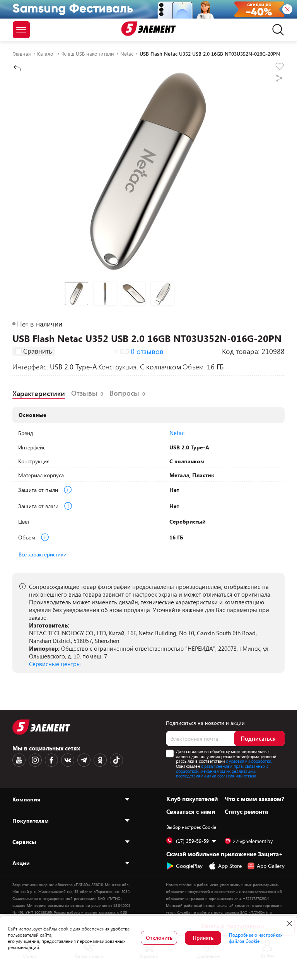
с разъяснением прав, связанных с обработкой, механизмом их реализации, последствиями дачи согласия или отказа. (222, 771)
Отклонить (159, 937)
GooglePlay (189, 865)
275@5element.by (253, 841)
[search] (276, 29)
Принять (203, 937)
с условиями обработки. (249, 761)
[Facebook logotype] (51, 760)
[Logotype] (148, 28)
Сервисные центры (55, 664)
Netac (176, 433)
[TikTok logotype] (116, 760)
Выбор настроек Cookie (191, 827)
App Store (230, 865)
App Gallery (271, 865)
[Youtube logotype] (19, 760)
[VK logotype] (67, 760)
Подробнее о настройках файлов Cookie (256, 938)
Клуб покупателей (192, 798)
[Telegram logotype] (83, 760)
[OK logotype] (100, 760)
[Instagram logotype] (35, 760)
